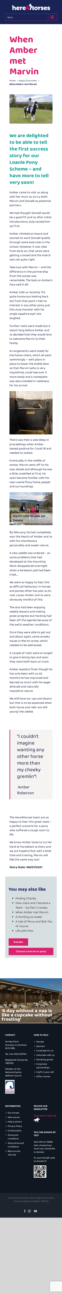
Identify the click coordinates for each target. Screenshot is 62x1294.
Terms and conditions (13, 1137)
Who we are (14, 1117)
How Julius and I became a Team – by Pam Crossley (33, 905)
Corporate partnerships (42, 1066)
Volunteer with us (45, 1055)
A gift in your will (45, 1072)
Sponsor (40, 1046)
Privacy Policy (15, 1126)
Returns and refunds (14, 1153)
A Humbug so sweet (29, 917)
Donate (40, 1042)
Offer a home (43, 1076)
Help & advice (15, 1122)
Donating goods (44, 1059)
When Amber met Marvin (32, 912)
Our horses (13, 1113)
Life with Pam (24, 930)
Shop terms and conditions (16, 1145)
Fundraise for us (44, 1051)
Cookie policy (15, 1131)
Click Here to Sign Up (45, 1116)
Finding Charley (26, 898)
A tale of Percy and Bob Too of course (34, 924)
